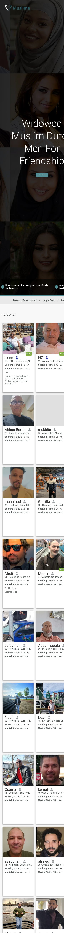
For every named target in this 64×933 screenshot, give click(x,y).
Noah (9, 717)
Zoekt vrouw (10, 588)
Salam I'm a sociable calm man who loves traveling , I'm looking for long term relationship (17, 380)
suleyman (12, 645)
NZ (40, 358)
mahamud (13, 502)
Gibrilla (44, 502)
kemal (43, 789)
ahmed (43, 861)
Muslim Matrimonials (25, 300)
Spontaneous (11, 592)
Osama (10, 789)
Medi (9, 573)
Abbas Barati (15, 430)
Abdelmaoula (49, 645)
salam (7, 372)
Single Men (49, 300)
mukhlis (44, 430)
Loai (41, 717)
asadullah (13, 861)
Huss (9, 358)
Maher (43, 573)
